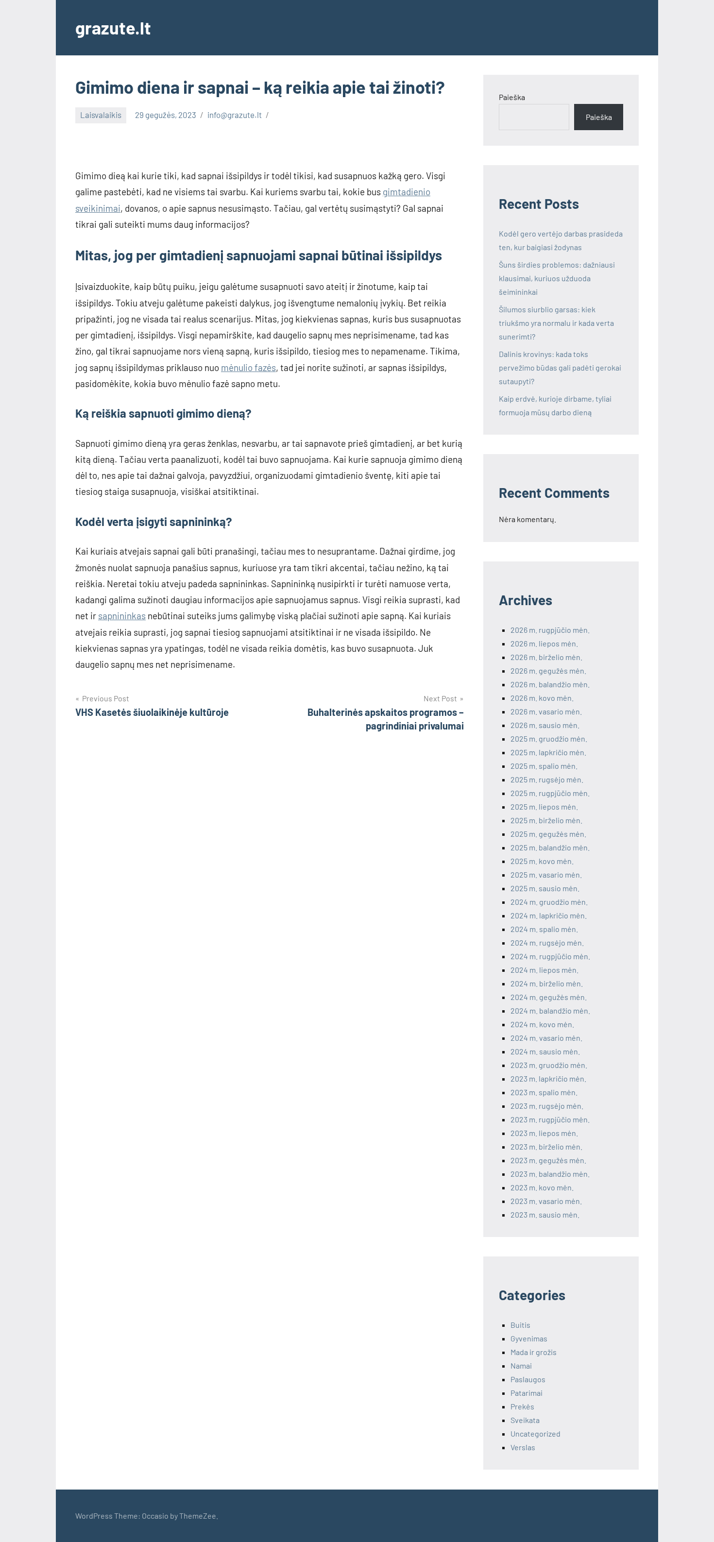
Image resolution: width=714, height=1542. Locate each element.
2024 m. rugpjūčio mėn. (550, 956)
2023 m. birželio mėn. (546, 1146)
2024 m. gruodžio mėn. (549, 901)
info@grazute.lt (234, 114)
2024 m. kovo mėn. (542, 1024)
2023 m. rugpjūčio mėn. (550, 1119)
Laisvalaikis (100, 114)
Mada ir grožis (533, 1351)
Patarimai (526, 1392)
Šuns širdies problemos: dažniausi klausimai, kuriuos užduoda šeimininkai (557, 278)
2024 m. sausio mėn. (545, 1051)
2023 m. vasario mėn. (546, 1200)
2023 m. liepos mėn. (544, 1132)
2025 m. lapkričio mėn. (548, 752)
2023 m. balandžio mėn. (550, 1173)
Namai (521, 1365)
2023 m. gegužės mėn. (548, 1160)
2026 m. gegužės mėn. (548, 670)
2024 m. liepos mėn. (544, 969)
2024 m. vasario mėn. (546, 1037)
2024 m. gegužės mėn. (548, 996)
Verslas (522, 1447)
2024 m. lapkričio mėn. (548, 915)
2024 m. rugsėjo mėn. (547, 942)
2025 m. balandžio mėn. (550, 847)
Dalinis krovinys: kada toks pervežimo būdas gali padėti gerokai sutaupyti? (560, 367)
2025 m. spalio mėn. (544, 765)
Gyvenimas (528, 1338)
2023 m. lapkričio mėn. (548, 1078)
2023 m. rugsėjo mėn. (546, 1105)
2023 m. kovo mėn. (542, 1187)
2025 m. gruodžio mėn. (548, 738)
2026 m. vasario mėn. (546, 711)
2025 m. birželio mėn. (546, 820)
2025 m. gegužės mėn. (548, 833)
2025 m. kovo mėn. (542, 860)
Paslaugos (527, 1379)
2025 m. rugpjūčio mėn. (550, 792)
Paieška (512, 97)
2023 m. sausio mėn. (544, 1214)
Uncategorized (535, 1433)
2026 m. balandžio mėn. (550, 684)
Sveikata (525, 1419)
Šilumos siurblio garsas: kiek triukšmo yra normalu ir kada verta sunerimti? (556, 323)
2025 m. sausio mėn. (544, 888)
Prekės (522, 1406)
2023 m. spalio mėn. (544, 1092)
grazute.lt (113, 27)
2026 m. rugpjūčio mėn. (550, 629)
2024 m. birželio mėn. (546, 983)
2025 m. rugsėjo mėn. (546, 779)
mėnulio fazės (248, 367)
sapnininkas (122, 615)
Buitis (520, 1324)
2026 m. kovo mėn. (542, 697)
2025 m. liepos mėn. (544, 806)
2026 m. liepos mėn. (544, 643)
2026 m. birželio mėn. (546, 656)
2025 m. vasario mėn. (546, 874)
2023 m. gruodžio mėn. (548, 1064)
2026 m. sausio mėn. (544, 724)
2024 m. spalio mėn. (544, 928)
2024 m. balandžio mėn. (550, 1010)
